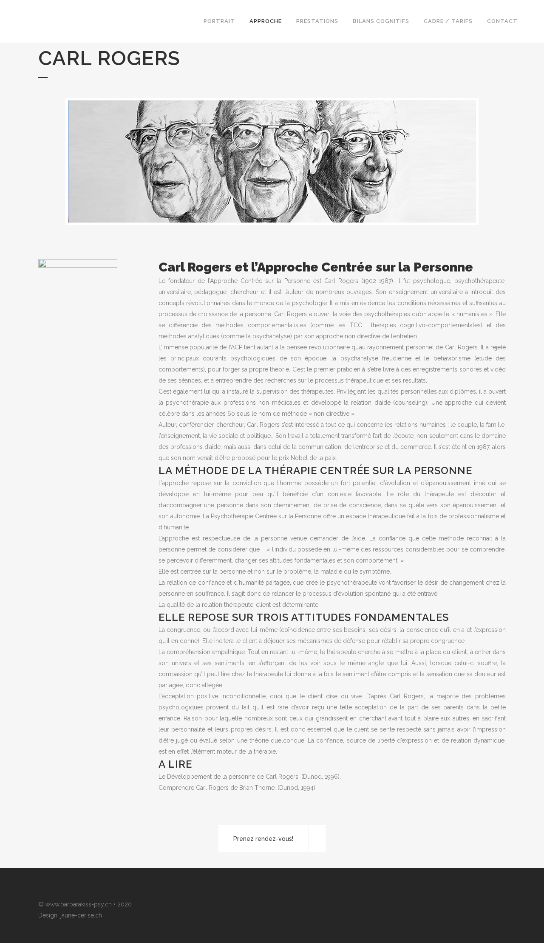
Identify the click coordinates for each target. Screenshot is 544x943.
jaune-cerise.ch (81, 915)
